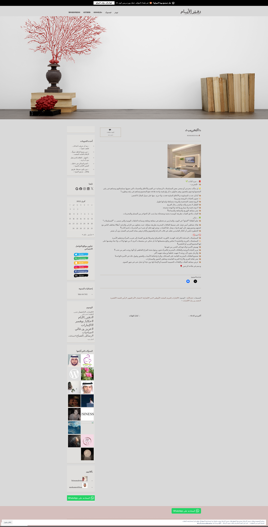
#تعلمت (91, 314)
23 (73, 224)
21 (81, 224)
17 (70, 219)
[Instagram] (84, 188)
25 (92, 228)
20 (84, 224)
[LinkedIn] (88, 188)
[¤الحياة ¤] (74, 400)
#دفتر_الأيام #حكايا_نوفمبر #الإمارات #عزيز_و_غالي (84, 323)
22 (77, 224)
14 (81, 219)
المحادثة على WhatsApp (79, 497)
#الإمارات (90, 312)
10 (70, 214)
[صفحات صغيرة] (87, 427)
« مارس (91, 234)
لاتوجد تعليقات (110, 132)
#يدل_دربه (91, 339)
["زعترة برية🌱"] (74, 387)
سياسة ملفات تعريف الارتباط (204, 523)
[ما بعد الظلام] (87, 454)
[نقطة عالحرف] (74, 414)
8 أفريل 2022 (110, 135)
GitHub (86, 12)
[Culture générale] (87, 374)
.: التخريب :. (193, 130)
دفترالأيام (190, 298)
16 (73, 219)
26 (88, 228)
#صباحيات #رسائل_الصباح (85, 334)
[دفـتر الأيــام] (74, 360)
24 (70, 224)
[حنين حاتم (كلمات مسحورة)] (87, 440)
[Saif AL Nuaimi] (87, 387)
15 (77, 219)
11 (92, 219)
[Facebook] (80, 188)
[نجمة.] (74, 427)
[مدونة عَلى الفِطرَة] (87, 360)
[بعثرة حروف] (87, 400)
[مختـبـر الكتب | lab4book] (74, 374)
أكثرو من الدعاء (194, 316)
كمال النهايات (134, 316)
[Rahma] (74, 441)
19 (88, 224)
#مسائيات (72, 336)
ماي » (84, 234)
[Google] (77, 188)
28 (81, 228)
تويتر (116, 12)
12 (88, 219)
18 (92, 224)
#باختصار (82, 312)
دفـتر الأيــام (191, 11)
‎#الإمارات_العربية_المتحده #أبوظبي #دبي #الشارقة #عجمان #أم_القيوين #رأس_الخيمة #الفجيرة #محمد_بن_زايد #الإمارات (155, 299)
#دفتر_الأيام (85, 314)
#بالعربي (76, 312)
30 (73, 228)
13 (84, 219)
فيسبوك (108, 12)
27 (84, 228)
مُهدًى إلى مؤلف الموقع (104, 3)
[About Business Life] (87, 414)
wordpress (74, 12)
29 (77, 228)
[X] (92, 188)
